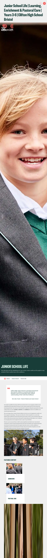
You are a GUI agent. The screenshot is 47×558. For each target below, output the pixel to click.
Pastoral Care (12, 498)
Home (8, 378)
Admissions (11, 479)
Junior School (15, 378)
